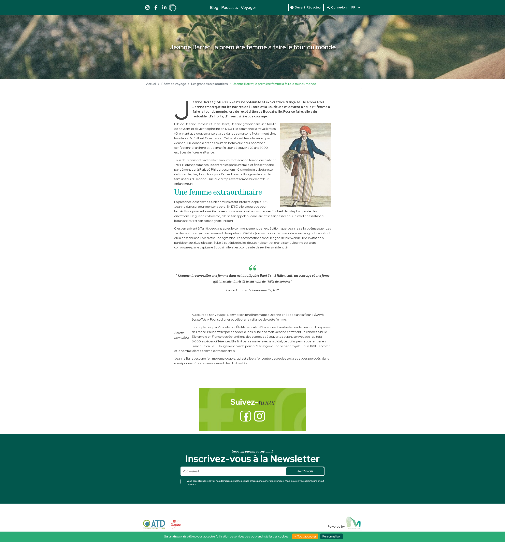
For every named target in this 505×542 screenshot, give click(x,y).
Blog (214, 7)
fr (354, 7)
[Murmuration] (353, 522)
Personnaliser (331, 536)
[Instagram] (259, 416)
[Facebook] (245, 416)
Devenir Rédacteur (308, 7)
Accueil (151, 84)
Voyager (248, 7)
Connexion (338, 7)
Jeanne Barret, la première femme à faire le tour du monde (274, 84)
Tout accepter (306, 536)
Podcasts (229, 7)
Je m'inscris (305, 471)
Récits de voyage (173, 84)
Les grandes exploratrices (209, 84)
